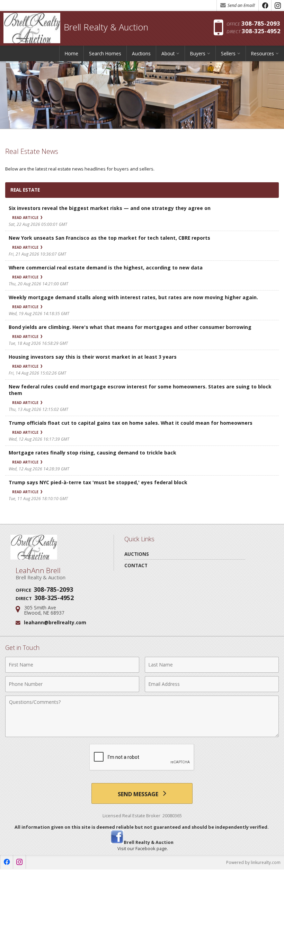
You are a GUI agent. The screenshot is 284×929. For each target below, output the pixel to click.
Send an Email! (241, 5)
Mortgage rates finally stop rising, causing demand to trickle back (92, 452)
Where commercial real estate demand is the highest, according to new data (106, 267)
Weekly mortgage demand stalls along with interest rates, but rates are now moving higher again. (133, 297)
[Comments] (142, 735)
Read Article (25, 217)
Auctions (141, 53)
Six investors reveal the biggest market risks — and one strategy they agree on (110, 208)
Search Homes (105, 53)
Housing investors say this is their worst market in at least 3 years (93, 356)
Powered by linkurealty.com (253, 862)
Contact (136, 565)
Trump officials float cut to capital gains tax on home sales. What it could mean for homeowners (130, 423)
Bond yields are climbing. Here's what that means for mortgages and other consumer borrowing (130, 327)
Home (71, 53)
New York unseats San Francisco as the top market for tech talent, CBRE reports (109, 237)
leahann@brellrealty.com (55, 622)
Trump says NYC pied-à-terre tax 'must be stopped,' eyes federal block (98, 482)
